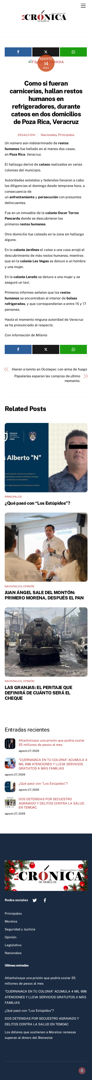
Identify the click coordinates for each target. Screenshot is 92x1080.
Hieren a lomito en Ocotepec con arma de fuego (49, 369)
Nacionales (49, 135)
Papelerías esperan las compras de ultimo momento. (47, 378)
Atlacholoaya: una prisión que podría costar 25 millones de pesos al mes (52, 742)
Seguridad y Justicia (20, 929)
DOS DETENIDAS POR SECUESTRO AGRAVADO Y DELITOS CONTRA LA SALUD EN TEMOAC (51, 803)
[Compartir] (18, 52)
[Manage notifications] (82, 1070)
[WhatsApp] (73, 52)
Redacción (27, 135)
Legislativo (13, 945)
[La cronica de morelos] (45, 29)
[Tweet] (45, 52)
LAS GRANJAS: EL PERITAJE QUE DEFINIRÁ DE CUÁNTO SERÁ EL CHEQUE (38, 693)
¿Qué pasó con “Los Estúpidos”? (37, 503)
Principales (66, 135)
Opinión (28, 586)
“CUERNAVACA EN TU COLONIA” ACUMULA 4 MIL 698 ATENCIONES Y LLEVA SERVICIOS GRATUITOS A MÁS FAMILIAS (53, 764)
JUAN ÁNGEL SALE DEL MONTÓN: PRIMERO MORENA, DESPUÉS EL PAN (44, 595)
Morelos (11, 921)
